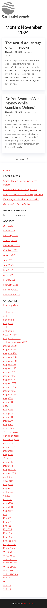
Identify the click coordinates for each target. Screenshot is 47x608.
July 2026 (8, 225)
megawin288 (9, 364)
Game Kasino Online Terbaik (17, 204)
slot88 (6, 170)
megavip (7, 488)
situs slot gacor (11, 334)
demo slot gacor (11, 435)
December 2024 (11, 289)
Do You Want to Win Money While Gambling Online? (22, 103)
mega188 (8, 503)
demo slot (8, 443)
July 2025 (8, 260)
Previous (19, 159)
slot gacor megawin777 (15, 342)
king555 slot (9, 540)
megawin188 (9, 447)
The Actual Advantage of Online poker (23, 44)
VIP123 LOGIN (10, 566)
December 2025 (11, 245)
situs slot (7, 458)
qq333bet (8, 476)
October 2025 (10, 250)
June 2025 (8, 265)
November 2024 (11, 294)
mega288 (8, 416)
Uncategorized (11, 305)
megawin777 (9, 379)
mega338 (8, 398)
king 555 (7, 529)
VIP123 (7, 585)
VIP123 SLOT (10, 551)
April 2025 (8, 274)
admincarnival (31, 52)
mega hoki (8, 465)
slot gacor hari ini (11, 338)
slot (5, 315)
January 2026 (10, 240)
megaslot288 (10, 345)
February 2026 (10, 235)
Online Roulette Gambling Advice (20, 189)
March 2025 (9, 279)
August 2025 (9, 255)
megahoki (8, 450)
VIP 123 (7, 578)
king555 (7, 518)
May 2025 (8, 269)
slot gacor (8, 312)
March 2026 (9, 230)
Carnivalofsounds (16, 16)
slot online (8, 319)
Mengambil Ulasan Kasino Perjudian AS (23, 194)
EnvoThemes (28, 603)
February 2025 (10, 284)
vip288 (6, 495)
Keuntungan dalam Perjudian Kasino (21, 199)
